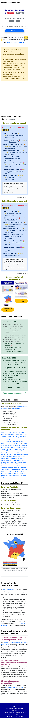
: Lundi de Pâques (15, 363)
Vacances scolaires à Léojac (8, 454)
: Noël (14, 352)
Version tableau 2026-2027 (21, 197)
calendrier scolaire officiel (10, 589)
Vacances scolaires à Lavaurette (9, 466)
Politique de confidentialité (14, 715)
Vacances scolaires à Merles (14, 441)
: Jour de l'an (15, 360)
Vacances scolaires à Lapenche (14, 464)
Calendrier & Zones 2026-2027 (7, 309)
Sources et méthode (9, 712)
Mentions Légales (20, 712)
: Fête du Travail (15, 365)
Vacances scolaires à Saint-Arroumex (11, 443)
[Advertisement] (14, 97)
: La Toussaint (16, 381)
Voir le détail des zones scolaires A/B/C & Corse (14, 570)
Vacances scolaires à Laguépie (9, 471)
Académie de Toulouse (15, 42)
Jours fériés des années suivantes (14, 393)
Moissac (11, 20)
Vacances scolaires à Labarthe (19, 447)
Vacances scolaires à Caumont (9, 438)
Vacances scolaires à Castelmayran (16, 436)
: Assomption (15, 379)
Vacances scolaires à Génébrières (15, 453)
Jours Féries (20, 18)
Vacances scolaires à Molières (9, 449)
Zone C (17, 20)
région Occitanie (16, 408)
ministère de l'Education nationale (14, 687)
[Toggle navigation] (26, 2)
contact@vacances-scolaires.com (14, 708)
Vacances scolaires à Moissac (9, 432)
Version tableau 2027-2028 (21, 273)
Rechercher (15, 31)
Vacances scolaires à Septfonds (18, 469)
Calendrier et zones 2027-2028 (21, 300)
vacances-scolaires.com (10, 2)
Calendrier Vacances (10, 18)
